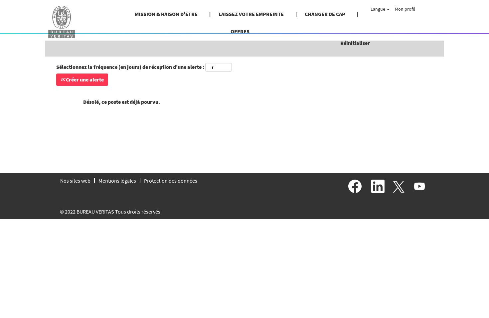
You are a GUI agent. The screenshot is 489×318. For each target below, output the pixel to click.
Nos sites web (75, 180)
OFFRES (240, 31)
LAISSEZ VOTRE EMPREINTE (251, 14)
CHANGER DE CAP (325, 14)
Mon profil (405, 9)
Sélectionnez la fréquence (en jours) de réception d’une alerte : (130, 67)
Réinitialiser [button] (355, 43)
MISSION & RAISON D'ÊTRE (166, 14)
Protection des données (170, 180)
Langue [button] (378, 9)
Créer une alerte (84, 79)
